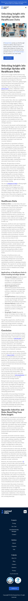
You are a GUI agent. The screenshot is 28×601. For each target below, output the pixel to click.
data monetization (19, 375)
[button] (25, 8)
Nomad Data (8, 43)
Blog (14, 561)
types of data (10, 355)
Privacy (14, 570)
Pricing (14, 523)
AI (23, 461)
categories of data (12, 183)
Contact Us (14, 588)
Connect (14, 534)
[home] (5, 7)
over (14, 52)
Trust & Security (14, 573)
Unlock (14, 543)
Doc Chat (14, 526)
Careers (14, 564)
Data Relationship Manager (14, 530)
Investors (14, 567)
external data (4, 88)
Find (14, 549)
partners (21, 52)
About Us (14, 558)
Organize (14, 546)
